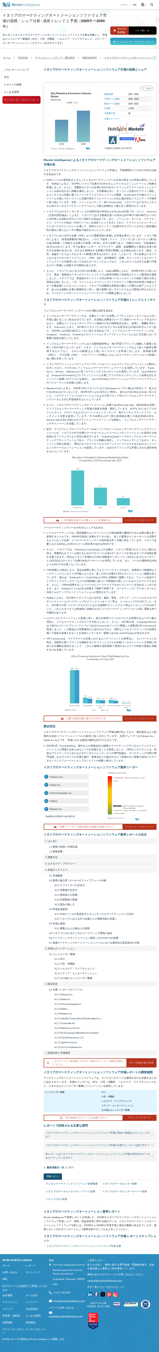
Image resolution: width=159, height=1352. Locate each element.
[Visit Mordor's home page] (21, 4)
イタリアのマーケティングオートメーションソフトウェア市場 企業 (83, 1246)
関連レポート (53, 1176)
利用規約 (31, 1322)
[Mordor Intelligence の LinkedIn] (90, 1295)
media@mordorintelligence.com (65, 1316)
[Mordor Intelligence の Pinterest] (109, 1295)
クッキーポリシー (35, 1329)
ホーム (6, 1265)
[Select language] (143, 4)
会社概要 (7, 1295)
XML (4, 1279)
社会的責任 (32, 1308)
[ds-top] (133, 41)
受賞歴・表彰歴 (11, 1315)
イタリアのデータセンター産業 (119, 1183)
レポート (124, 5)
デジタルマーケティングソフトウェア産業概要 (72, 1183)
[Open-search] (152, 4)
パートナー (32, 1302)
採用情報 (7, 1322)
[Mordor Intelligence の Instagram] (115, 1295)
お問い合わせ (9, 1272)
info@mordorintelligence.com (69, 1300)
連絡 (134, 5)
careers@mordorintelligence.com (104, 1280)
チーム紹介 (32, 1295)
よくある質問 (33, 1315)
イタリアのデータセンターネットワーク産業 (70, 1191)
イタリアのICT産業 (56, 1199)
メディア (7, 1308)
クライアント (9, 1302)
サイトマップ (33, 1272)
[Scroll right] (154, 58)
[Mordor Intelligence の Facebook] (96, 1295)
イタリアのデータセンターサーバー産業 (124, 1191)
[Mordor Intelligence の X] (102, 1295)
